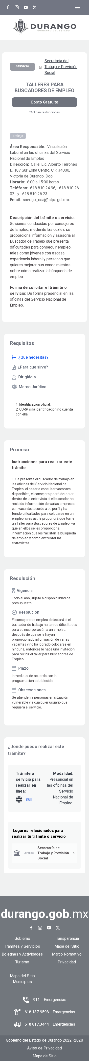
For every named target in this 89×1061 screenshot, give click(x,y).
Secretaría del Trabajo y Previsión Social (60, 67)
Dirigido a (27, 377)
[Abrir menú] (77, 7)
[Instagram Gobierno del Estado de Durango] (17, 7)
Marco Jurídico (32, 386)
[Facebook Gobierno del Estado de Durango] (8, 7)
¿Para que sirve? (33, 367)
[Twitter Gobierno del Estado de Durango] (35, 7)
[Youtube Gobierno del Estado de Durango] (26, 7)
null (29, 799)
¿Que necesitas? (33, 357)
